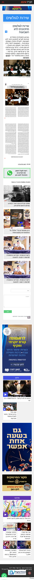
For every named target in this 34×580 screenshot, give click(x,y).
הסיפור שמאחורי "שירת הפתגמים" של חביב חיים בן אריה (10, 535)
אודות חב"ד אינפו (27, 568)
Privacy (32, 578)
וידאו (17, 378)
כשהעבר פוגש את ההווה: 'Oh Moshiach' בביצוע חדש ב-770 (10, 554)
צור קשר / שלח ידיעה (15, 568)
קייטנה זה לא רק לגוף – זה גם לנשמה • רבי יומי (17, 399)
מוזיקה (17, 498)
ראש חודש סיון (22, 164)
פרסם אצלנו (28, 569)
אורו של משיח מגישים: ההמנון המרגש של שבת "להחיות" (25, 535)
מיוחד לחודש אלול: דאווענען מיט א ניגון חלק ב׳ (24, 552)
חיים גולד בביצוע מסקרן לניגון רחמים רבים (18, 519)
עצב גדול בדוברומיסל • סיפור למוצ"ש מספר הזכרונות (10, 415)
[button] (4, 576)
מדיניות (22, 569)
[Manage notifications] (29, 573)
